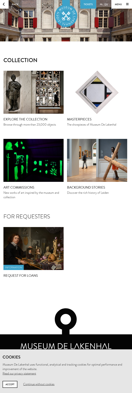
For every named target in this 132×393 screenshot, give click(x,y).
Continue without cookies (38, 384)
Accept (10, 384)
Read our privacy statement (19, 373)
